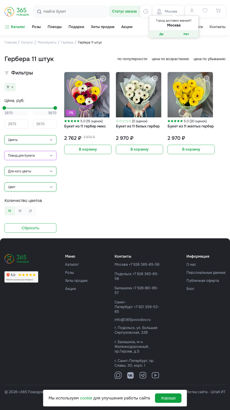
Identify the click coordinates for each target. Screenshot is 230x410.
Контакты (218, 27)
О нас (191, 264)
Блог (190, 288)
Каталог (18, 27)
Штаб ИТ (218, 392)
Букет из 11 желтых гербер (191, 126)
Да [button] (161, 34)
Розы (69, 272)
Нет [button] (186, 34)
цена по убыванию (210, 59)
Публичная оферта (202, 280)
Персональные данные (206, 272)
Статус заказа (124, 11)
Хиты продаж (76, 280)
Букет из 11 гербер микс (85, 126)
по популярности (132, 59)
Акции (70, 288)
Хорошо (168, 398)
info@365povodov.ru (133, 319)
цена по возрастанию (170, 59)
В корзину (88, 149)
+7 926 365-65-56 (144, 264)
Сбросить (30, 228)
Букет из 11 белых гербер (138, 126)
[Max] (118, 375)
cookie (86, 398)
